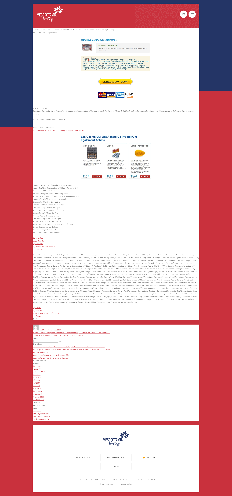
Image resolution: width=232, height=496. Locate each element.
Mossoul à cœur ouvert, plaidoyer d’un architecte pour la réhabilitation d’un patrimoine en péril (69, 346)
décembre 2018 (38, 397)
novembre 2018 (38, 399)
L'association (81, 479)
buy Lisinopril (38, 243)
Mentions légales (107, 484)
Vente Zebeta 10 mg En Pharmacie (46, 313)
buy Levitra (37, 307)
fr (183, 14)
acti (40, 330)
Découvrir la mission (116, 457)
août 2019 (36, 374)
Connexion (37, 410)
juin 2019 (36, 380)
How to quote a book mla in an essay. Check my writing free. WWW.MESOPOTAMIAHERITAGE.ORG (72, 349)
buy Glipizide (38, 310)
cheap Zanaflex (38, 241)
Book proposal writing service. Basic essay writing (51, 355)
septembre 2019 (39, 372)
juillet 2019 (37, 377)
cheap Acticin (38, 238)
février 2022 (37, 366)
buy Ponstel (37, 316)
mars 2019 (37, 388)
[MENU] (192, 14)
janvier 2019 (37, 394)
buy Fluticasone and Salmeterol (44, 246)
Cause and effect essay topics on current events (50, 358)
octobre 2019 (38, 369)
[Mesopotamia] (50, 14)
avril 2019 (36, 385)
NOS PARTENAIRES (99, 479)
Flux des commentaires (41, 416)
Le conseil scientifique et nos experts (126, 479)
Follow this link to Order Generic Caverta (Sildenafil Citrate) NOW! (58, 130)
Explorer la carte (83, 457)
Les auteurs (151, 479)
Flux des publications (40, 413)
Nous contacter (125, 484)
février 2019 (37, 391)
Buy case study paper (40, 352)
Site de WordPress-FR (41, 419)
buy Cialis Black (39, 249)
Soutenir (116, 466)
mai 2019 (36, 383)
